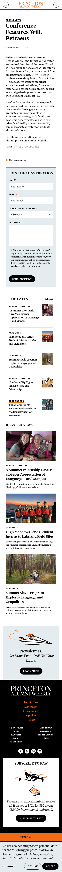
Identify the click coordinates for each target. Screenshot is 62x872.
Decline (33, 866)
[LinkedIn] (40, 751)
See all (49, 299)
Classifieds (16, 742)
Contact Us (25, 837)
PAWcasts (16, 735)
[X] (20, 751)
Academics (15, 333)
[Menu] (6, 5)
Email (12, 195)
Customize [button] (8, 866)
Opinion (31, 715)
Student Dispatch (19, 306)
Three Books (16, 401)
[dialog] (31, 857)
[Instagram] (33, 751)
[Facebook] (27, 751)
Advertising (46, 731)
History (31, 720)
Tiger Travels (16, 728)
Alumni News (13, 20)
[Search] (56, 5)
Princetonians (31, 711)
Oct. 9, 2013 (27, 147)
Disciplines (31, 706)
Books (16, 731)
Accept (50, 866)
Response (14, 223)
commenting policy (25, 259)
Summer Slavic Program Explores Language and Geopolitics (23, 363)
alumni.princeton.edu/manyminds (26, 140)
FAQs (46, 738)
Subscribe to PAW (31, 818)
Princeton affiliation (22, 209)
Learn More (31, 671)
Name (12, 180)
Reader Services (46, 735)
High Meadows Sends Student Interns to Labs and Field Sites (22, 340)
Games (16, 738)
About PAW (46, 728)
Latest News (31, 702)
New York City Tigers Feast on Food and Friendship (21, 386)
